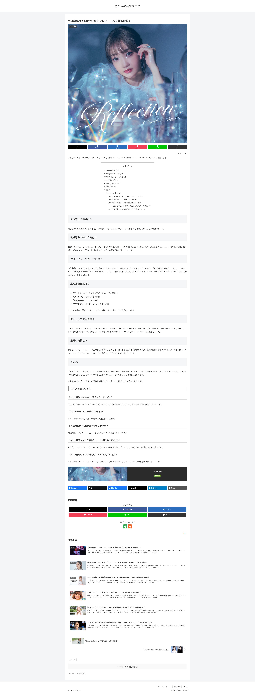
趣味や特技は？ (111, 186)
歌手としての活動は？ (113, 183)
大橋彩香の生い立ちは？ (114, 174)
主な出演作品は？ (111, 180)
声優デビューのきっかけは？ (115, 177)
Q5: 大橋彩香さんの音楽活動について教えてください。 (129, 209)
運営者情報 (177, 687)
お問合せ (185, 687)
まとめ (107, 190)
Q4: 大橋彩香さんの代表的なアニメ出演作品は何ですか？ (130, 206)
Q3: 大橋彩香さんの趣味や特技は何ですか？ (125, 203)
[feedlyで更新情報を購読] (125, 526)
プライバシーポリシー (164, 687)
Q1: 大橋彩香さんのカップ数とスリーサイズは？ (126, 196)
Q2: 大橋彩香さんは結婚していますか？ (123, 199)
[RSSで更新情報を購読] (130, 526)
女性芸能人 (73, 500)
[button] (177, 147)
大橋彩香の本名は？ (112, 170)
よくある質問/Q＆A (114, 193)
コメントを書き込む (127, 666)
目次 (124, 166)
